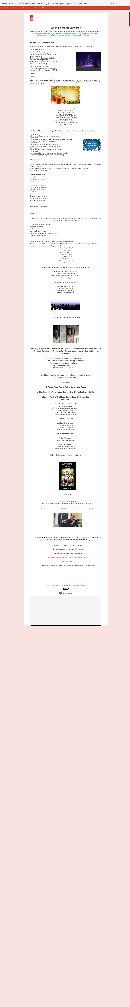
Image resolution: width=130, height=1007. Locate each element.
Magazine (16, 8)
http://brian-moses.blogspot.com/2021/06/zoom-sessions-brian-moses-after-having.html (67, 509)
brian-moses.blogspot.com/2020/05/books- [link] (64, 36)
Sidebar (28, 8)
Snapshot (34, 8)
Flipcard (9, 8)
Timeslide (41, 8)
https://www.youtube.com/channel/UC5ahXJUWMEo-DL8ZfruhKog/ (68, 557)
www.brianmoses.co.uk (68, 561)
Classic (3, 8)
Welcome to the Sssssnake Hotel (75, 585)
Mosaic (22, 8)
